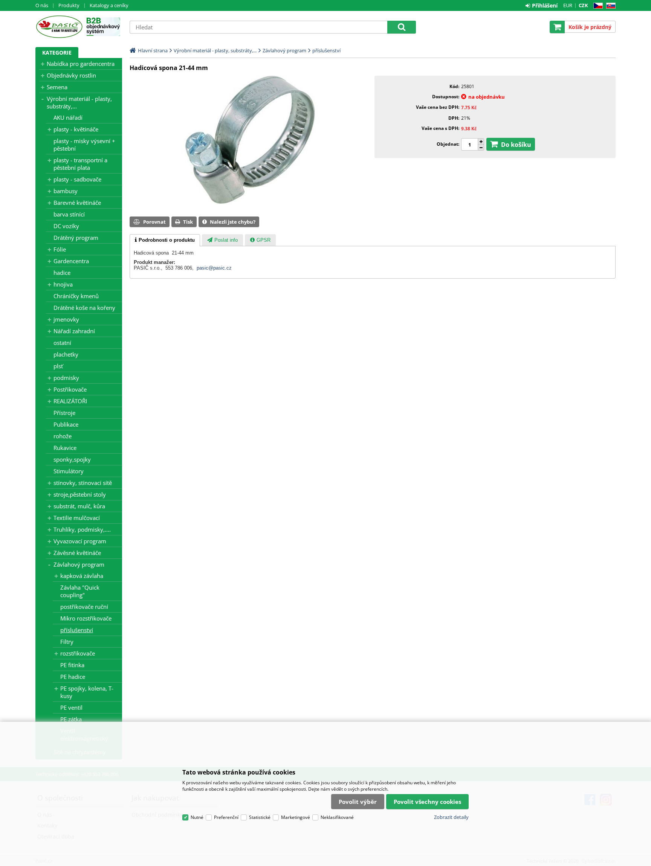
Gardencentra (71, 261)
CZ (596, 6)
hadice (61, 272)
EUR (567, 5)
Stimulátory (68, 471)
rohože (62, 436)
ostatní (62, 342)
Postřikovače (70, 389)
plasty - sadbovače (77, 179)
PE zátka (71, 719)
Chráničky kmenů (76, 296)
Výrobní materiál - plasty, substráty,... (79, 102)
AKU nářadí (68, 117)
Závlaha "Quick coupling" (79, 591)
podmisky (66, 377)
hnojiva (63, 284)
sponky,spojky (72, 459)
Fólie (59, 249)
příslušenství (76, 630)
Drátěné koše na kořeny (84, 307)
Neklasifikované (337, 817)
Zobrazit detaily (451, 817)
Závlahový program (78, 564)
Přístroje (64, 412)
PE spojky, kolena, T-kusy (86, 692)
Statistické (259, 817)
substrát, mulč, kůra (79, 506)
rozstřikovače (77, 653)
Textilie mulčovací (76, 517)
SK (609, 6)
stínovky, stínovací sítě (82, 482)
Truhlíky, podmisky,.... (82, 529)
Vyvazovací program (79, 541)
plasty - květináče (75, 129)
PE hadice (72, 676)
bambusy (65, 191)
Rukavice (64, 447)
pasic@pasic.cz (214, 268)
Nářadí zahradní (74, 331)
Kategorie (57, 52)
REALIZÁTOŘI (70, 401)
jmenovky (66, 319)
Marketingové (295, 817)
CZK (583, 5)
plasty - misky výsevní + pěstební (84, 144)
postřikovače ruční (84, 606)
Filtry (66, 641)
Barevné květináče (77, 202)
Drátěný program (75, 237)
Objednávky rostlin (71, 75)
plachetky (65, 354)
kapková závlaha (81, 575)
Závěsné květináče (77, 552)
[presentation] (165, 240)
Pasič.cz (59, 27)
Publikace (65, 424)
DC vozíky (66, 226)
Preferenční (226, 817)
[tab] (165, 240)
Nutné (197, 817)
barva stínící (69, 214)
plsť (58, 366)
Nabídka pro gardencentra (81, 63)
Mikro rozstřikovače (86, 618)
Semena (57, 87)
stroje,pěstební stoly (79, 494)
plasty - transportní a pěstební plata (80, 163)
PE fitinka (72, 665)
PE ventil (71, 707)
